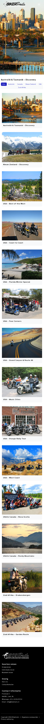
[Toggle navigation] (39, 4)
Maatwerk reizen (7, 672)
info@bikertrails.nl (13, 702)
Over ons (5, 682)
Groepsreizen (6, 667)
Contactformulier (8, 684)
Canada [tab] (20, 84)
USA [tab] (40, 84)
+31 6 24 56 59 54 (16, 699)
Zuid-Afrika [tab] (22, 87)
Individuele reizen (8, 670)
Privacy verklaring (7, 719)
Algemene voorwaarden (30, 717)
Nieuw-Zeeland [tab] (31, 84)
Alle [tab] (3, 84)
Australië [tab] (11, 84)
